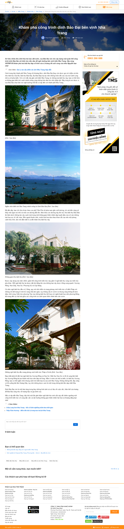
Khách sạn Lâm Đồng (29, 495)
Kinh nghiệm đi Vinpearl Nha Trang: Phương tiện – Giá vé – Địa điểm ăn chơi (28, 453)
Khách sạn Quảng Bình (47, 497)
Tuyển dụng (8, 518)
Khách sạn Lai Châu (9, 495)
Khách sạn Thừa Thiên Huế (68, 498)
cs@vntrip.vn (58, 517)
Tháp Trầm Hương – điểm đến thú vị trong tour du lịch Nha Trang (28, 410)
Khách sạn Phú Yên (28, 497)
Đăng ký (114, 511)
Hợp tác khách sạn (10, 514)
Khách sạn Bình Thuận (10, 491)
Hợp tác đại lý (9, 522)
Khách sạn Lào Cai (66, 495)
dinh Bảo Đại (54, 461)
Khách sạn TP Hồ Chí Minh (106, 498)
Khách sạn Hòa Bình (66, 493)
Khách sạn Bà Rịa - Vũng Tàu (30, 489)
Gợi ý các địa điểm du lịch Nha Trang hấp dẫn (34, 70)
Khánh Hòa (30, 11)
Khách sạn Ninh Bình (104, 495)
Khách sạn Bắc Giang (47, 489)
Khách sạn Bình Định (85, 489)
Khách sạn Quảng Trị (9, 498)
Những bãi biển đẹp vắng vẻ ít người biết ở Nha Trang (22, 449)
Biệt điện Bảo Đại (12, 461)
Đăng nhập (114, 2)
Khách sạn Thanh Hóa (47, 498)
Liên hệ (7, 508)
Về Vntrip (7, 506)
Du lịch (13, 11)
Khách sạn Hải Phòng (47, 493)
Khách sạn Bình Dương (104, 489)
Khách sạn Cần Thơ (28, 491)
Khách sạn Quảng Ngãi (85, 497)
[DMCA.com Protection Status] (94, 521)
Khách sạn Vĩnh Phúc (9, 500)
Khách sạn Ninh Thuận (9, 497)
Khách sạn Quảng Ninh (105, 497)
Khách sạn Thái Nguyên (29, 498)
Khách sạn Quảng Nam (67, 497)
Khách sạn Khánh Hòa (86, 493)
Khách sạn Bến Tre (66, 489)
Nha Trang (39, 11)
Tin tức (7, 11)
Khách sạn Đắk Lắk (66, 491)
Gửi (75, 424)
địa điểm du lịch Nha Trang (39, 461)
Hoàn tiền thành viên (11, 520)
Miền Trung (21, 11)
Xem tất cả (114, 468)
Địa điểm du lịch (24, 461)
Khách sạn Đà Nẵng (47, 491)
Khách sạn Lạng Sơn (47, 495)
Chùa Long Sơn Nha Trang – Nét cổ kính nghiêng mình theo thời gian (29, 407)
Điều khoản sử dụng (11, 510)
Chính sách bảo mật (10, 512)
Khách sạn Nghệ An (85, 495)
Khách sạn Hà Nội (9, 493)
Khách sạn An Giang (9, 489)
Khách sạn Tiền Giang (85, 498)
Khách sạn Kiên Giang (105, 493)
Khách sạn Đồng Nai (104, 491)
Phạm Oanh (48, 37)
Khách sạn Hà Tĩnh (28, 493)
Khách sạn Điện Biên (85, 491)
